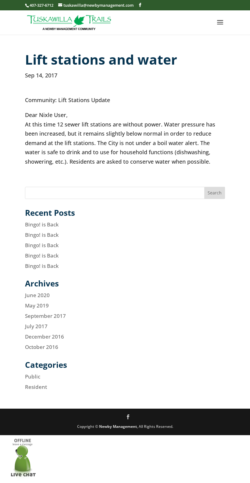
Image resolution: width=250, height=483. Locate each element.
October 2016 (41, 346)
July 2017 (36, 326)
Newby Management (118, 426)
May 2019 (37, 305)
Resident (36, 386)
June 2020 (37, 295)
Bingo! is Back (42, 224)
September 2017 (45, 315)
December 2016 (44, 336)
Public (32, 376)
